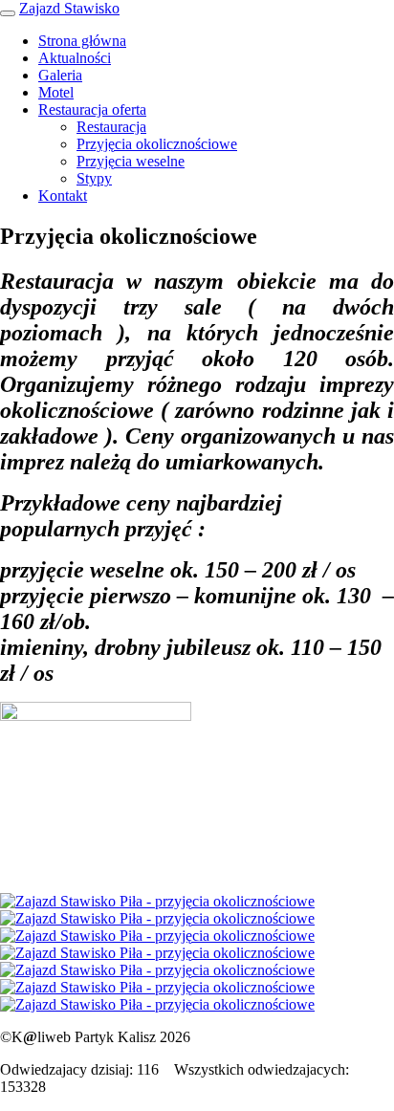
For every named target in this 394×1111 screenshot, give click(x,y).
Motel (56, 92)
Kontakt (62, 195)
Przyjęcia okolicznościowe (157, 144)
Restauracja (111, 127)
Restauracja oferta (92, 109)
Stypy (94, 178)
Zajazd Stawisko (69, 8)
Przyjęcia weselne (131, 161)
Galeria (60, 75)
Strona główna (82, 41)
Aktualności (74, 58)
